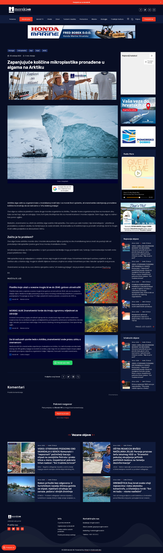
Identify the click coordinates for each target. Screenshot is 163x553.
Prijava (137, 19)
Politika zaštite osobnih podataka (65, 530)
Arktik (44, 51)
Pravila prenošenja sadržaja (66, 535)
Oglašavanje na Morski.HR (66, 526)
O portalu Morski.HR (64, 523)
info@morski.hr (95, 523)
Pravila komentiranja (15, 392)
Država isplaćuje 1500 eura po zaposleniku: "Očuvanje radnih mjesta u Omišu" (143, 386)
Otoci (58, 19)
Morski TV (39, 19)
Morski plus (26, 19)
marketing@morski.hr (97, 531)
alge (31, 51)
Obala (49, 19)
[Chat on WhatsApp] (62, 363)
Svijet (37, 51)
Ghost (86, 550)
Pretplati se (149, 19)
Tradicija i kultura (117, 19)
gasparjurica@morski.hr (100, 527)
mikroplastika (22, 51)
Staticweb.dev (96, 550)
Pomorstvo (84, 19)
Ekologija (104, 19)
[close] (160, 2)
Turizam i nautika (69, 19)
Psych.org (106, 267)
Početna (12, 19)
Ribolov (94, 19)
